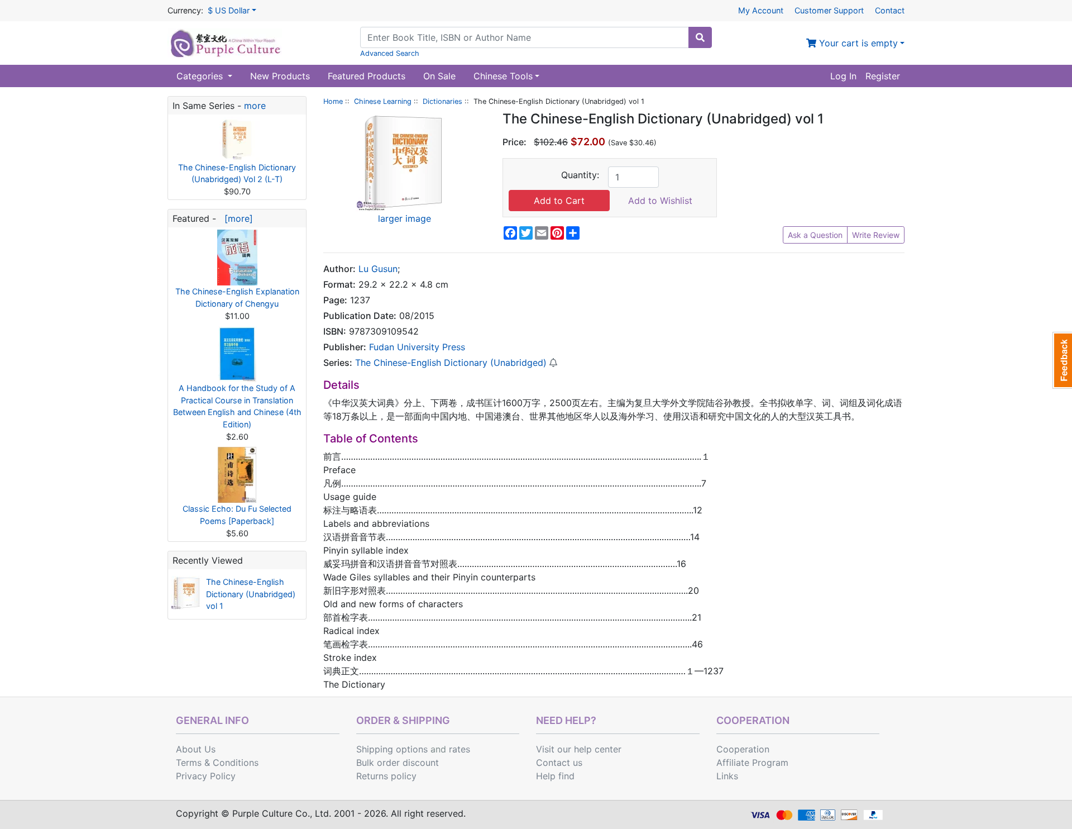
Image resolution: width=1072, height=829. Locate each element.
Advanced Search (389, 53)
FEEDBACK (1062, 360)
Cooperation (742, 749)
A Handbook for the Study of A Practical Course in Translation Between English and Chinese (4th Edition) (237, 406)
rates (459, 749)
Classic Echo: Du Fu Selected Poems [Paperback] (237, 515)
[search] (700, 37)
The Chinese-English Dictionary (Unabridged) (451, 362)
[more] (236, 218)
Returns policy (386, 776)
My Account (760, 10)
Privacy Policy (206, 776)
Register (882, 76)
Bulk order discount (397, 762)
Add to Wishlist (660, 200)
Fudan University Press (417, 346)
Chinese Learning (382, 101)
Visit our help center (578, 749)
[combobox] (524, 37)
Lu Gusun (378, 268)
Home (333, 101)
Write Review (875, 235)
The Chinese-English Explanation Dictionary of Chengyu (237, 297)
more (255, 105)
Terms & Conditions (217, 762)
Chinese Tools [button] (503, 76)
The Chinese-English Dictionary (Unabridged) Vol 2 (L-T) (237, 173)
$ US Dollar (229, 10)
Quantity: (580, 174)
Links (727, 776)
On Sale (439, 76)
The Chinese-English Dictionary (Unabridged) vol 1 (250, 594)
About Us (196, 749)
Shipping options (392, 749)
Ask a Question (815, 235)
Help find (555, 776)
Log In (843, 76)
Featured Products (366, 76)
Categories (201, 76)
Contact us (559, 762)
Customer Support (829, 10)
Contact (889, 10)
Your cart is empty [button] (857, 43)
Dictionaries (442, 101)
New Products (280, 76)
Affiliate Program (752, 762)
